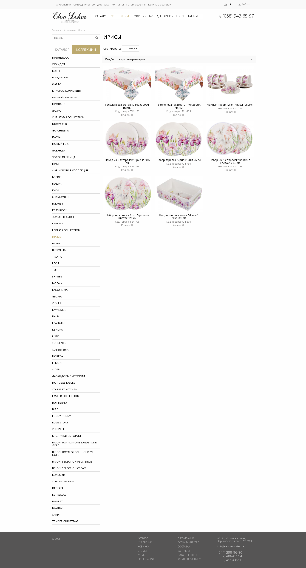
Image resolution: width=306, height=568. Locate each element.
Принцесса (60, 57)
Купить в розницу (159, 4)
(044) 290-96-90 (229, 552)
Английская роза (64, 97)
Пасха (56, 137)
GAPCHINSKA (60, 130)
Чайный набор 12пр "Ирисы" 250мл (230, 104)
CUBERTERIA (60, 349)
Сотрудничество (84, 4)
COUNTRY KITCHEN (64, 389)
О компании (63, 4)
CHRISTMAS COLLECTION (68, 117)
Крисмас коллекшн (66, 90)
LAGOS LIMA (59, 289)
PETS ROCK (59, 210)
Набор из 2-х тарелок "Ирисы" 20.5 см (127, 161)
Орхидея (58, 64)
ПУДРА (56, 183)
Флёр (56, 369)
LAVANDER (59, 309)
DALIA (56, 316)
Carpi (56, 514)
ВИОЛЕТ (57, 203)
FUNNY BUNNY (61, 416)
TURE (55, 270)
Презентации (187, 16)
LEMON (56, 363)
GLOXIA (57, 296)
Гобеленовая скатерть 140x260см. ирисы (179, 106)
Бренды (155, 16)
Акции (168, 16)
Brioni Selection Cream (69, 468)
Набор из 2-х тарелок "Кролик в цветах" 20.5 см (230, 161)
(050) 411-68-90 (229, 560)
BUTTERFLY (59, 402)
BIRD (55, 409)
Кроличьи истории (66, 435)
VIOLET (56, 303)
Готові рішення (136, 4)
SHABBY (57, 276)
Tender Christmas (65, 521)
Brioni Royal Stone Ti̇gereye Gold (73, 453)
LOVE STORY (60, 422)
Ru (231, 4)
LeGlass (57, 223)
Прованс (58, 104)
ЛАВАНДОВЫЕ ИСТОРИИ (68, 376)
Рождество (60, 77)
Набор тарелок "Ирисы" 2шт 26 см (179, 160)
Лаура (56, 110)
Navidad (58, 508)
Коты (56, 71)
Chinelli (58, 429)
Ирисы (57, 236)
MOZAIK (57, 283)
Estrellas (59, 494)
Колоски (58, 475)
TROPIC (57, 256)
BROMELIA (59, 250)
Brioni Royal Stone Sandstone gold (74, 444)
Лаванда (58, 150)
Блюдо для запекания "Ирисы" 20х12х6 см (178, 216)
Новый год (60, 143)
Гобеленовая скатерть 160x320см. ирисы (127, 106)
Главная (56, 30)
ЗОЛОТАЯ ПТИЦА (63, 157)
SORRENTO (59, 343)
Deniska (57, 488)
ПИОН (56, 163)
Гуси (55, 190)
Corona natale (63, 481)
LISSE (55, 336)
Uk (225, 4)
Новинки (139, 16)
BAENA (56, 243)
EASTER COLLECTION (65, 396)
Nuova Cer (59, 124)
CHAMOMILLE (60, 197)
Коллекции (119, 16)
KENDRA (57, 329)
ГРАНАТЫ (58, 323)
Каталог (101, 16)
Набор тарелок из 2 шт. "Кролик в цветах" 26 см (127, 216)
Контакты (118, 4)
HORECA (57, 356)
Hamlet (57, 501)
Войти (245, 4)
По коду (130, 48)
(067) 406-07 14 (229, 556)
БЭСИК (56, 177)
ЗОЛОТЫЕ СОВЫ (63, 217)
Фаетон (58, 84)
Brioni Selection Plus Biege (72, 461)
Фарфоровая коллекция (70, 170)
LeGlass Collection (66, 230)
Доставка (103, 4)
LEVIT (55, 263)
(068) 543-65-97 (238, 16)
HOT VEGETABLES (63, 382)
